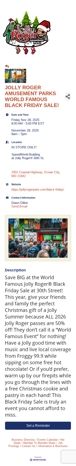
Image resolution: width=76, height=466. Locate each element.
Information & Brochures (53, 446)
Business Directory (23, 439)
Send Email (19, 206)
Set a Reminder (38, 425)
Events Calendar (47, 439)
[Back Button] (7, 66)
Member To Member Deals (39, 442)
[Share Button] (67, 96)
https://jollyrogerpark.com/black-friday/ (37, 189)
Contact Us (28, 446)
